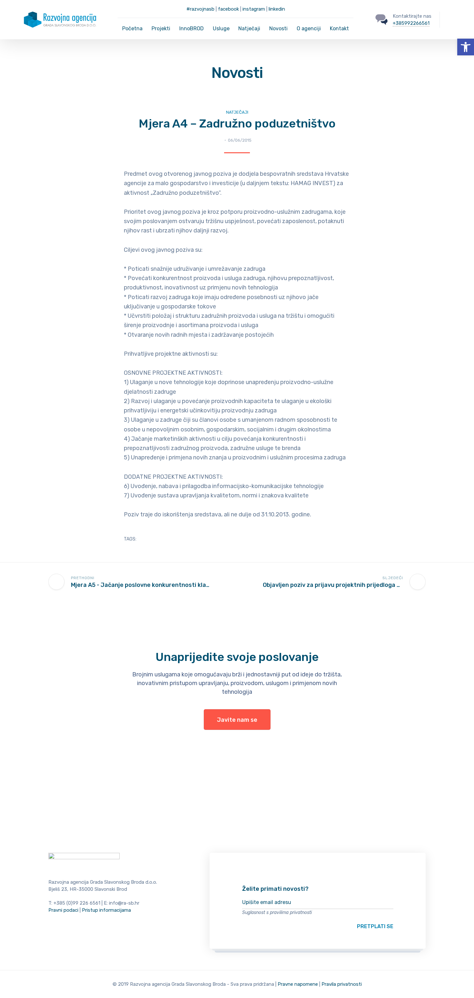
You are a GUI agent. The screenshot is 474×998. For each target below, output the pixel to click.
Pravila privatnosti (341, 984)
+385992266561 (411, 23)
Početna (132, 28)
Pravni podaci (63, 910)
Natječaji (249, 28)
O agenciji (309, 28)
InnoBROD (191, 28)
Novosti (278, 28)
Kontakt (339, 28)
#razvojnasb (200, 9)
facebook (228, 9)
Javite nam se (237, 719)
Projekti (161, 28)
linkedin (277, 9)
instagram (253, 9)
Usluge (221, 28)
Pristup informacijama (106, 910)
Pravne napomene (298, 984)
